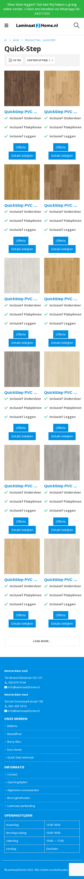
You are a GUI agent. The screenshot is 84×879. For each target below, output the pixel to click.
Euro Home (14, 750)
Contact (12, 774)
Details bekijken (22, 156)
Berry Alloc (14, 742)
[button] (7, 25)
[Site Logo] (37, 25)
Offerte (21, 147)
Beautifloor (14, 734)
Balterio (12, 726)
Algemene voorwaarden (23, 790)
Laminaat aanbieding (21, 806)
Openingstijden (17, 782)
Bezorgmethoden (18, 798)
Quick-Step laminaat (20, 757)
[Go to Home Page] (5, 40)
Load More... (42, 641)
